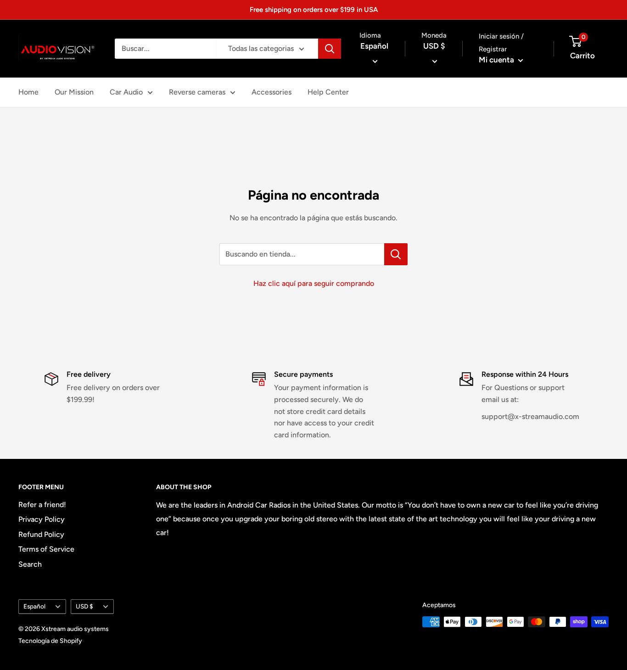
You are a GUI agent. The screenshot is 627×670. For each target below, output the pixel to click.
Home (28, 92)
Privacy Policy (41, 519)
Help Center (328, 92)
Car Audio (126, 92)
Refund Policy (41, 534)
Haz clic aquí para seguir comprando (313, 283)
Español (34, 606)
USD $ (84, 606)
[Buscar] (329, 49)
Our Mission (74, 92)
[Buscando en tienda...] (396, 254)
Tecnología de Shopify (50, 641)
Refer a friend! (42, 504)
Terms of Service (46, 549)
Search (30, 564)
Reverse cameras (197, 92)
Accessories (271, 92)
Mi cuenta (497, 59)
